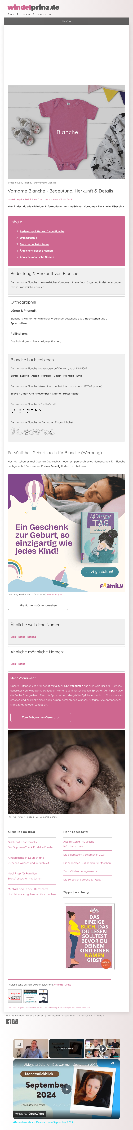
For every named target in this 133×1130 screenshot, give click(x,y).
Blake (21, 636)
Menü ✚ (66, 21)
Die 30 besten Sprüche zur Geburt (83, 879)
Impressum (53, 1015)
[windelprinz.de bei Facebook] (8, 1023)
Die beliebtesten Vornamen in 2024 (84, 854)
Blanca (31, 636)
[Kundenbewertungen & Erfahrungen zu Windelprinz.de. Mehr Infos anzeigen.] (30, 1002)
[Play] (102, 1048)
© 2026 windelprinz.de (19, 1015)
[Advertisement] (66, 51)
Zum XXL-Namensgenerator (80, 871)
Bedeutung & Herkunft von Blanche (42, 231)
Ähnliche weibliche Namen (36, 250)
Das (49, 1007)
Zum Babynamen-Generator (41, 717)
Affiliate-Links (62, 984)
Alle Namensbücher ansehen (38, 605)
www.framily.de (54, 594)
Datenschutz (84, 1015)
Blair (13, 636)
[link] (18, 1064)
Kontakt (40, 1015)
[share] (113, 1063)
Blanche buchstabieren (34, 244)
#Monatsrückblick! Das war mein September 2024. (61, 1064)
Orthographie (28, 237)
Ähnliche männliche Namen (37, 257)
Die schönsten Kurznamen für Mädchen (87, 863)
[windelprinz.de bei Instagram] (15, 1023)
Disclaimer (68, 1015)
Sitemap (99, 1015)
